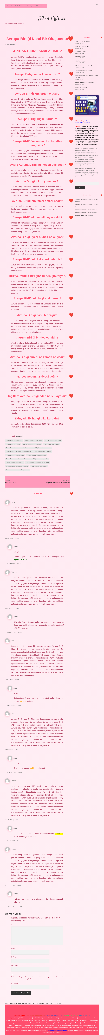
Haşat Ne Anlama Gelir (81, 215)
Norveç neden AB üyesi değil (39, 466)
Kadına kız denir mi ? (80, 56)
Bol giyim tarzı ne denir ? (81, 87)
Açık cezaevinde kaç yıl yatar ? (83, 71)
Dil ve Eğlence (52, 18)
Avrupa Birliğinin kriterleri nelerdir (36, 455)
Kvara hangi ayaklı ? (80, 51)
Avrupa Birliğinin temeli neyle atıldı (38, 459)
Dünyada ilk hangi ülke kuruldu (14, 462)
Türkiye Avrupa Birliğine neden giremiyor (17, 470)
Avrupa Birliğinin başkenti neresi (15, 455)
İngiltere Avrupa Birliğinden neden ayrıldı (38, 462)
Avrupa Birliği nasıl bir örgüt (53, 440)
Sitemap (59, 1003)
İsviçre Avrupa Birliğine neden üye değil (17, 466)
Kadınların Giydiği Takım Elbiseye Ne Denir (87, 199)
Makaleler (20, 436)
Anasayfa (9, 6)
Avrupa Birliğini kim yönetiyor (43, 451)
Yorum (13, 925)
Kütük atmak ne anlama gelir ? (83, 41)
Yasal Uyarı (30, 6)
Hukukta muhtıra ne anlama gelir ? (84, 82)
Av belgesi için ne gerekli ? (82, 46)
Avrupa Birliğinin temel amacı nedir (15, 459)
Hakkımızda (39, 6)
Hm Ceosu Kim (10, 482)
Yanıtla (17, 538)
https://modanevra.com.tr (47, 1003)
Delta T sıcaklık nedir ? (81, 61)
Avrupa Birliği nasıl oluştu (13, 444)
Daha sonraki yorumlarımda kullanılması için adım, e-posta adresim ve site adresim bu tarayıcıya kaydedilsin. (37, 978)
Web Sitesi (14, 965)
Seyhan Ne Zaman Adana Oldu (58, 482)
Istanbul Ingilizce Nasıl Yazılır (83, 209)
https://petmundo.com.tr (29, 1003)
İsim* (13, 948)
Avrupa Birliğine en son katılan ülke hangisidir (18, 451)
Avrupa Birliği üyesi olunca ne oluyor (41, 448)
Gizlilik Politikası (19, 6)
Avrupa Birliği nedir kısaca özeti (32, 444)
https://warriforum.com (13, 1003)
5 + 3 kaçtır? (15, 983)
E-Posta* (14, 957)
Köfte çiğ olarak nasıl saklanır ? (83, 66)
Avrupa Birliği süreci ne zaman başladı (16, 448)
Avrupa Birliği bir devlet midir (14, 440)
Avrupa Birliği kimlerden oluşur (33, 440)
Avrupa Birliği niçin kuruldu (51, 444)
